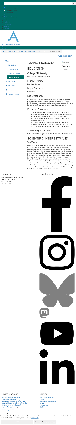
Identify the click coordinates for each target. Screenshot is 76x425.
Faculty (9, 90)
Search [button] (63, 56)
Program (6, 19)
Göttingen (7, 23)
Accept (16, 422)
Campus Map (43, 405)
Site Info (42, 407)
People (6, 21)
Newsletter (7, 25)
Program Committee (13, 94)
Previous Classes (30, 51)
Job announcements (7, 409)
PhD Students (11, 82)
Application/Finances (10, 17)
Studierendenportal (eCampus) (11, 405)
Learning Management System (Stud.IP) (14, 403)
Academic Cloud (12, 407)
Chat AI (3, 407)
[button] (3, 47)
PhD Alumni (11, 86)
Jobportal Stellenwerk (8, 411)
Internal (6, 27)
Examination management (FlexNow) (13, 401)
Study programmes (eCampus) (11, 397)
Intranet (41, 403)
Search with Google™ (12, 8)
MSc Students (18, 51)
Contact (6, 29)
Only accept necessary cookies (45, 422)
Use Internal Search (11, 10)
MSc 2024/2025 (15, 77)
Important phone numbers (47, 401)
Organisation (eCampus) (9, 399)
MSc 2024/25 (43, 51)
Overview (7, 15)
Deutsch (71, 56)
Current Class (13, 69)
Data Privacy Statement (46, 397)
